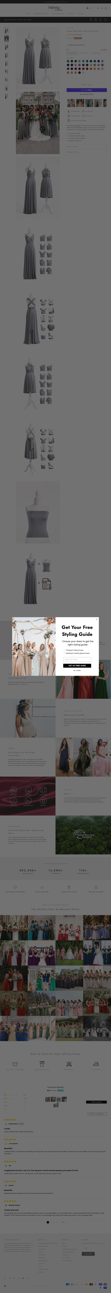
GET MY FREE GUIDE (77, 665)
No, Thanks (77, 670)
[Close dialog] (96, 619)
